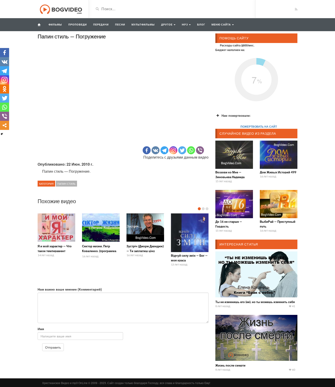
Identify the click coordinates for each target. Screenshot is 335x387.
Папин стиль (66, 183)
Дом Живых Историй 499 (278, 172)
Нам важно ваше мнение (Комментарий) (70, 289)
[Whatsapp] (191, 150)
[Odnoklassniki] (4, 89)
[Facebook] (147, 150)
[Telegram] (164, 150)
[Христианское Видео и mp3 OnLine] (61, 8)
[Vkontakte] (156, 150)
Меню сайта (221, 24)
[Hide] (2, 134)
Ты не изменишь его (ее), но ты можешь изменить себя (255, 302)
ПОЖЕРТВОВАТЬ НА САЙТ (258, 126)
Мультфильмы (143, 24)
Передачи (101, 24)
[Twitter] (182, 150)
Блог (201, 24)
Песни (120, 24)
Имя (41, 328)
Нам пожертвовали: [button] (236, 115)
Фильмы (55, 24)
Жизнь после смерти (230, 365)
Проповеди (77, 24)
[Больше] (4, 125)
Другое (167, 24)
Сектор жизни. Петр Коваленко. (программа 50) (99, 251)
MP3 (185, 24)
